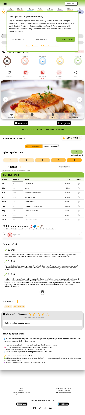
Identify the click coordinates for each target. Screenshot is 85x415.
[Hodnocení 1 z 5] (30, 314)
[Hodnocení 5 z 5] (47, 314)
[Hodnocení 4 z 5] (43, 314)
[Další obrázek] (79, 99)
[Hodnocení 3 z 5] (39, 314)
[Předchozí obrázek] (5, 99)
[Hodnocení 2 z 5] (34, 314)
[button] (12, 9)
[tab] (31, 129)
